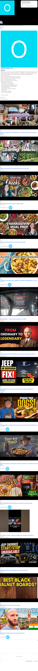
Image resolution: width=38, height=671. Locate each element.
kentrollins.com (2, 429)
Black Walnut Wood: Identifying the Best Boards (10, 605)
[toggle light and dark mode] (1, 21)
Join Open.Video (2, 24)
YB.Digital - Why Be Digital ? (4, 537)
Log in (1, 22)
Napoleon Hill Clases (3, 356)
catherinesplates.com (3, 284)
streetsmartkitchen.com (4, 207)
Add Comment (35, 661)
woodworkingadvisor (3, 607)
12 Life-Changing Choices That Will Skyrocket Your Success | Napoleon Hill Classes (17, 354)
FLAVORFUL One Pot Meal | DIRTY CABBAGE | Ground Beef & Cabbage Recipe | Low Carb (18, 280)
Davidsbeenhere (2, 637)
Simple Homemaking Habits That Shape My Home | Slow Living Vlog (14, 168)
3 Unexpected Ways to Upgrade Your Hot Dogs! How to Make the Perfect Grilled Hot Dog (18, 425)
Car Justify (2, 321)
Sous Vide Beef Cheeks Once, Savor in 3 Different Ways (11, 203)
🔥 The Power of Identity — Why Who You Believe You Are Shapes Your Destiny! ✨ (17, 535)
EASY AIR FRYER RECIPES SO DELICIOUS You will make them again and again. (16, 503)
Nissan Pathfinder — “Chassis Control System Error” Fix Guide (13, 319)
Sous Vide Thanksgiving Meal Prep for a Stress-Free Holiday (12, 242)
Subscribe (2, 70)
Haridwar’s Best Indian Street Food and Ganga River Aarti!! (12, 633)
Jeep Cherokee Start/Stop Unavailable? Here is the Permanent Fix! (14, 570)
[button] (1, 28)
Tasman (1, 572)
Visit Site (1, 27)
